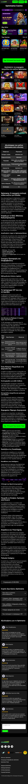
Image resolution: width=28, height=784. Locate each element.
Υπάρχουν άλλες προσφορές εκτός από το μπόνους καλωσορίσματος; (12, 599)
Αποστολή (5, 731)
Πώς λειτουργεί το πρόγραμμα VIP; (12, 614)
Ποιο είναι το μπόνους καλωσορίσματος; (8, 593)
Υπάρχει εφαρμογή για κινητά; (11, 609)
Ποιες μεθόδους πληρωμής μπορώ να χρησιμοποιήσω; (13, 604)
